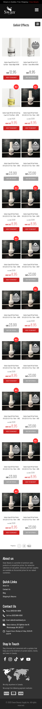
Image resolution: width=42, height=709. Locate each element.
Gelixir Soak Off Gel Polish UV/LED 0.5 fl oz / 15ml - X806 (11, 265)
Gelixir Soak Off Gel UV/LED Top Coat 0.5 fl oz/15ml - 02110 (11, 114)
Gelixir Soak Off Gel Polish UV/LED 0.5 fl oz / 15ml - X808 (11, 316)
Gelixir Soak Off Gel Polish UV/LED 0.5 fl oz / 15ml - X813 (30, 417)
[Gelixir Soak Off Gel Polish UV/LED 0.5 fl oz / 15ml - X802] (11, 148)
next (29, 546)
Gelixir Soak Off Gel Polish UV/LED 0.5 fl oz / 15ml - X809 (30, 316)
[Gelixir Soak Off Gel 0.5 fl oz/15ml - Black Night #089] (11, 47)
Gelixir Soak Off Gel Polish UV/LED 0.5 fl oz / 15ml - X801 (30, 114)
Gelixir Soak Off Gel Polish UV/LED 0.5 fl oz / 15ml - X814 (11, 468)
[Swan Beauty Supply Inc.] (9, 11)
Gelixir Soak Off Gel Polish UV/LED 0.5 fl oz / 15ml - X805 (30, 215)
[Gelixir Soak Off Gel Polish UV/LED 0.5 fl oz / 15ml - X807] (30, 249)
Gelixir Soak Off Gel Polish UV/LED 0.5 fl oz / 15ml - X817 (30, 518)
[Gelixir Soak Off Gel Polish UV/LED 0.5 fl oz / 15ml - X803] (30, 148)
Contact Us (6, 589)
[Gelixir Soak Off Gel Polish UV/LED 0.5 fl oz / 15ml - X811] (30, 350)
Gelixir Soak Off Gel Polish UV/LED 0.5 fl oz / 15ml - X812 (11, 417)
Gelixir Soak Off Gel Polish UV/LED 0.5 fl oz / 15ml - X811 (30, 367)
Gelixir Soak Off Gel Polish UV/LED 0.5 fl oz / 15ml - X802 (11, 164)
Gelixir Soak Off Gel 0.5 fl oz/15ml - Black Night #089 (11, 63)
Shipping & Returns (9, 596)
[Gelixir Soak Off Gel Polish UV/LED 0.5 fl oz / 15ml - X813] (30, 401)
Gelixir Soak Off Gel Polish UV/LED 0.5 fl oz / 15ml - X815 (30, 468)
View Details (34, 2)
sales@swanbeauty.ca (17, 620)
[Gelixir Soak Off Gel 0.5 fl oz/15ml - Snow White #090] (30, 47)
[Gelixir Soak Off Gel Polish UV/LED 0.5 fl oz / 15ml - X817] (30, 502)
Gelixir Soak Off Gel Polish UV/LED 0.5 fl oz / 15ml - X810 (11, 367)
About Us (6, 585)
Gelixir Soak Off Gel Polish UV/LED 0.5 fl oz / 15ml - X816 (11, 518)
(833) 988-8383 (17, 615)
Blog (4, 593)
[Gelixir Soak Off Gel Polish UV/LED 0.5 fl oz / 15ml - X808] (11, 300)
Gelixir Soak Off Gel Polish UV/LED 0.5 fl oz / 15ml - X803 (30, 164)
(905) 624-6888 (16, 610)
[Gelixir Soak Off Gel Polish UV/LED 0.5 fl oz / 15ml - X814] (11, 452)
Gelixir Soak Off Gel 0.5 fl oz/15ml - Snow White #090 (31, 63)
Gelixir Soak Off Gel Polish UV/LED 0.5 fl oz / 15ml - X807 (30, 265)
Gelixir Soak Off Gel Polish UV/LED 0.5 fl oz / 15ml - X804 (11, 215)
